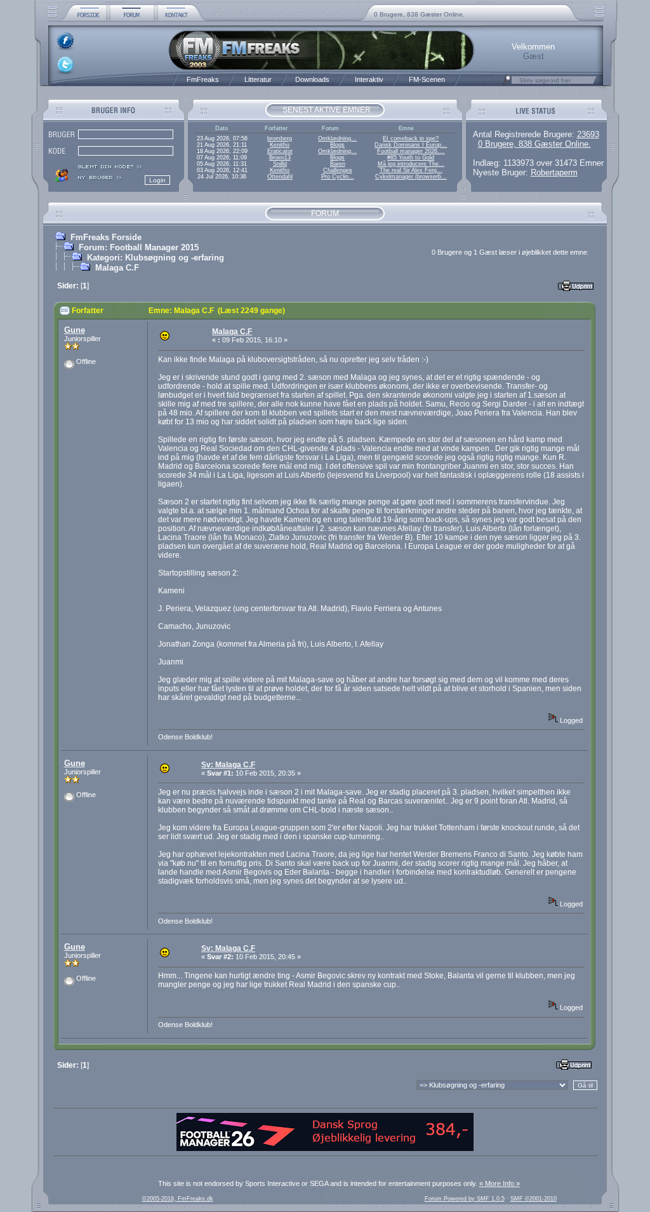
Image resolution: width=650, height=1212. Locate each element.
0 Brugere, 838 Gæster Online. (419, 14)
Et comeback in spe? (411, 138)
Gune (74, 330)
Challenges (337, 170)
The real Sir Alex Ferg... (411, 170)
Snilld (280, 164)
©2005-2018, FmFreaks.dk (177, 1198)
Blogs (337, 145)
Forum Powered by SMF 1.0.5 (465, 1198)
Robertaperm (554, 172)
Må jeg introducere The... (411, 164)
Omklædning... (337, 138)
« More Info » (499, 1183)
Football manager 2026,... (411, 151)
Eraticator (280, 151)
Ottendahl (280, 176)
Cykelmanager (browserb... (411, 176)
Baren (337, 164)
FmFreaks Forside (106, 237)
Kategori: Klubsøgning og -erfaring (155, 257)
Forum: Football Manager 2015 (139, 247)
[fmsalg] (325, 1148)
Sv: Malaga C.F (228, 764)
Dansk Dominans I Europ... (411, 145)
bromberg (279, 138)
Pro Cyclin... (337, 176)
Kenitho (279, 145)
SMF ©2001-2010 (533, 1198)
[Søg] (507, 83)
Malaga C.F (117, 268)
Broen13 (280, 157)
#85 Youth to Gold (410, 157)
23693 (588, 134)
